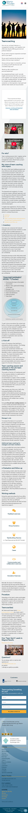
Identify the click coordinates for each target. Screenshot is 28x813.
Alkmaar (4, 793)
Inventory (7, 215)
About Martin (5, 751)
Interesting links (6, 758)
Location (4, 771)
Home (3, 749)
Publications (5, 755)
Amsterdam (5, 795)
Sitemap (4, 769)
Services (4, 753)
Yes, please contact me (14, 711)
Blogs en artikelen (6, 762)
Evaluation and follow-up (11, 222)
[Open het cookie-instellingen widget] (25, 810)
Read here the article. (7, 642)
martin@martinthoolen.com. (9, 663)
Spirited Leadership (7, 772)
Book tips (4, 756)
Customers (5, 765)
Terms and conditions (7, 801)
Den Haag (4, 796)
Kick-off (7, 216)
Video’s (4, 760)
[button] (25, 3)
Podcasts (4, 767)
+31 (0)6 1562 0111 (6, 780)
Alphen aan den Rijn (7, 791)
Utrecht (4, 798)
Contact (4, 763)
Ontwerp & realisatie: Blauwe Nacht (22, 810)
